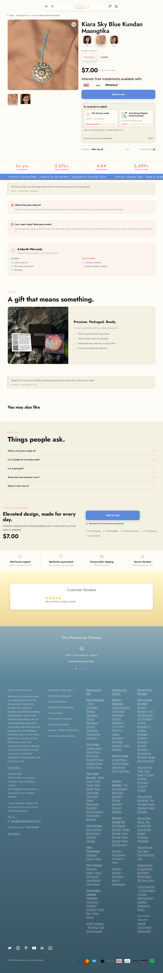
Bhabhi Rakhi (144, 876)
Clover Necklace (120, 707)
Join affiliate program (59, 696)
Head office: (14, 767)
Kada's (89, 858)
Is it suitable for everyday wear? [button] (24, 459)
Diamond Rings (120, 763)
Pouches (141, 894)
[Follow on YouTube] (34, 948)
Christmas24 (144, 927)
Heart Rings (118, 767)
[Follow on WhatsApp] (50, 948)
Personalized (93, 884)
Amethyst (142, 782)
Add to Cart (113, 515)
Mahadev (91, 905)
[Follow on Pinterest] (26, 948)
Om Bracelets (144, 719)
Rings (98, 858)
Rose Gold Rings (120, 771)
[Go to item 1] (13, 99)
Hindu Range (93, 880)
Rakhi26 (141, 923)
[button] (46, 6)
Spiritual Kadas (94, 811)
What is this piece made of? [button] (22, 451)
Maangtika (89, 57)
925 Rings (93, 927)
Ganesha (91, 909)
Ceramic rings (93, 748)
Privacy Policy (55, 713)
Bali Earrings (92, 833)
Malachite (143, 841)
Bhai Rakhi (142, 872)
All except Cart (22, 15)
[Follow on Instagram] (18, 948)
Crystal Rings (119, 759)
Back (12, 15)
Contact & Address (58, 724)
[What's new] (110, 6)
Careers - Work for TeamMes (63, 730)
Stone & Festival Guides (61, 707)
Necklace (91, 855)
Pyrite (149, 774)
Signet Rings (92, 752)
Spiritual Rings (93, 767)
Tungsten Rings (94, 759)
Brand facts (14, 833)
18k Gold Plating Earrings (118, 825)
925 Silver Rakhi (145, 880)
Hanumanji (92, 902)
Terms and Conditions (59, 718)
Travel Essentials (146, 886)
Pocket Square (147, 890)
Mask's (141, 909)
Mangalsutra (118, 884)
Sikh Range (92, 876)
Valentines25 (144, 931)
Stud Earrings (93, 829)
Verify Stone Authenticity (61, 736)
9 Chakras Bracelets (143, 730)
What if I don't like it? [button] (18, 486)
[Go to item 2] (25, 99)
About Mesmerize (57, 701)
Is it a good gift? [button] (16, 468)
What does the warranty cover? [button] (24, 477)
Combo (104, 57)
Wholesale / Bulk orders (60, 690)
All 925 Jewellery (95, 923)
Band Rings (92, 755)
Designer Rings (94, 763)
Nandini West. (37, 960)
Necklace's (117, 876)
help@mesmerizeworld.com (26, 821)
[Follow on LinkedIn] (42, 948)
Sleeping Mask (145, 898)
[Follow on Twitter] (10, 948)
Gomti (140, 786)
